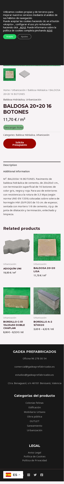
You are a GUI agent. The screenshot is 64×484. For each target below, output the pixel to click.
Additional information (16, 171)
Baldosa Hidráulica (37, 90)
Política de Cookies (35, 456)
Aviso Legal (34, 452)
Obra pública (34, 416)
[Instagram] (28, 474)
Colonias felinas (35, 402)
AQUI (22, 27)
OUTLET (34, 421)
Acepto (9, 36)
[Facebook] (41, 474)
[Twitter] (35, 474)
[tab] (32, 165)
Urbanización (19, 90)
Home (6, 90)
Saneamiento (34, 425)
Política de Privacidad (34, 460)
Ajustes (24, 36)
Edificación (34, 407)
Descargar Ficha (13, 127)
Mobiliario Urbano (34, 412)
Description (10, 165)
